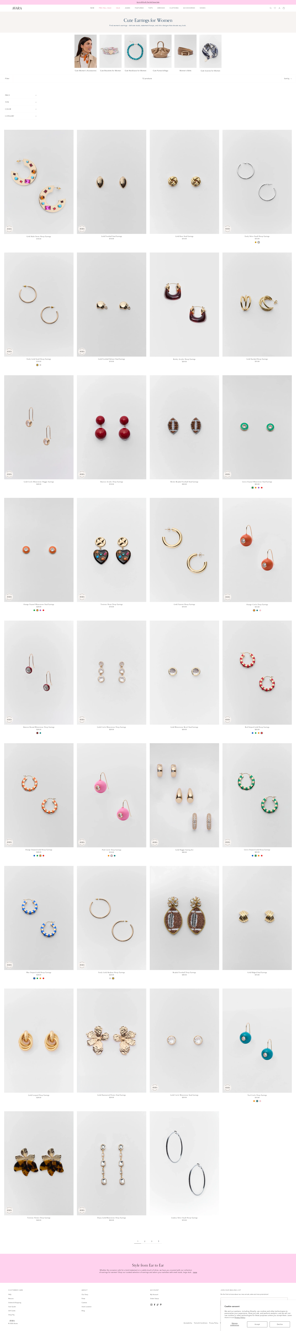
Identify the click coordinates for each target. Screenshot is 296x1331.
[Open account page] (279, 8)
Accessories (189, 8)
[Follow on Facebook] (154, 1304)
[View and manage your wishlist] (275, 8)
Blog (83, 1311)
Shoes (203, 8)
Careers (84, 1302)
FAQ (9, 1294)
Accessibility (188, 1323)
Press (83, 1298)
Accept (257, 1324)
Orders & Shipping (14, 1302)
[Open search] (271, 8)
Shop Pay (11, 1315)
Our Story (85, 1294)
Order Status (154, 1298)
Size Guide (12, 1306)
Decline (280, 1324)
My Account (154, 1294)
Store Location (86, 1306)
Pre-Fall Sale (105, 8)
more (195, 1272)
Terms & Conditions (200, 1323)
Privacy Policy (239, 1317)
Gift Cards (11, 1311)
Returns (11, 1298)
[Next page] (158, 1241)
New (92, 8)
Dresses (161, 8)
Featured (139, 8)
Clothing (174, 8)
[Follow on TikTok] (157, 1304)
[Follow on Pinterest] (161, 1304)
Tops (150, 8)
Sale (118, 8)
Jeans (127, 8)
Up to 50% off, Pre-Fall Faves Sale (148, 2)
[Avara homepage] (12, 1321)
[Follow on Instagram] (151, 1304)
